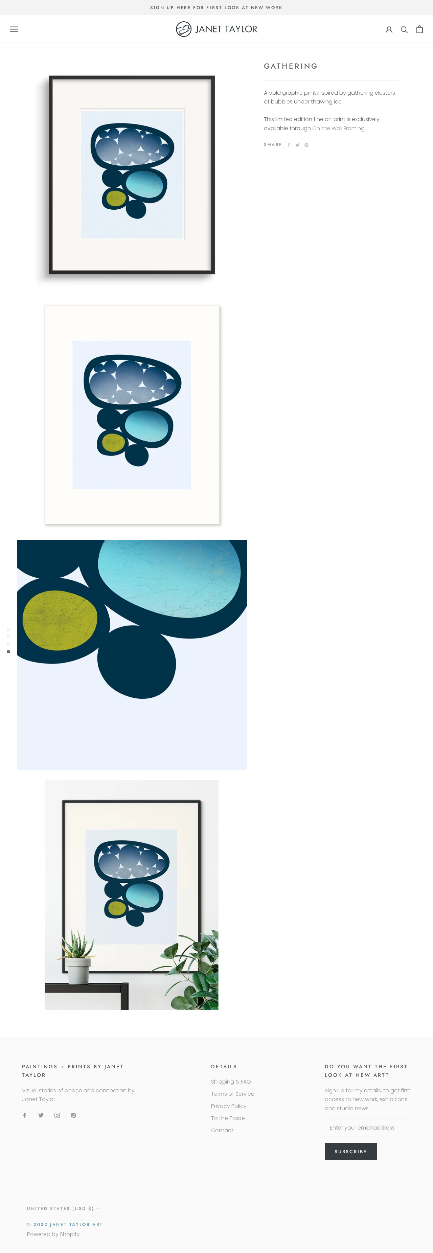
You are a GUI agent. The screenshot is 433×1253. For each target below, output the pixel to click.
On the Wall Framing (338, 129)
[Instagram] (57, 1115)
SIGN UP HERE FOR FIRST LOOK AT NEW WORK (216, 7)
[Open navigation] (14, 29)
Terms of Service (232, 1094)
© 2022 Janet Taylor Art (65, 1224)
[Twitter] (298, 145)
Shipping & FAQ (231, 1082)
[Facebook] (289, 145)
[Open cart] (419, 29)
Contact (222, 1130)
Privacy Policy (229, 1106)
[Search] (404, 29)
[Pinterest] (306, 145)
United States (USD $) (60, 1208)
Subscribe (351, 1151)
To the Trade (228, 1118)
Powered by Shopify (53, 1234)
